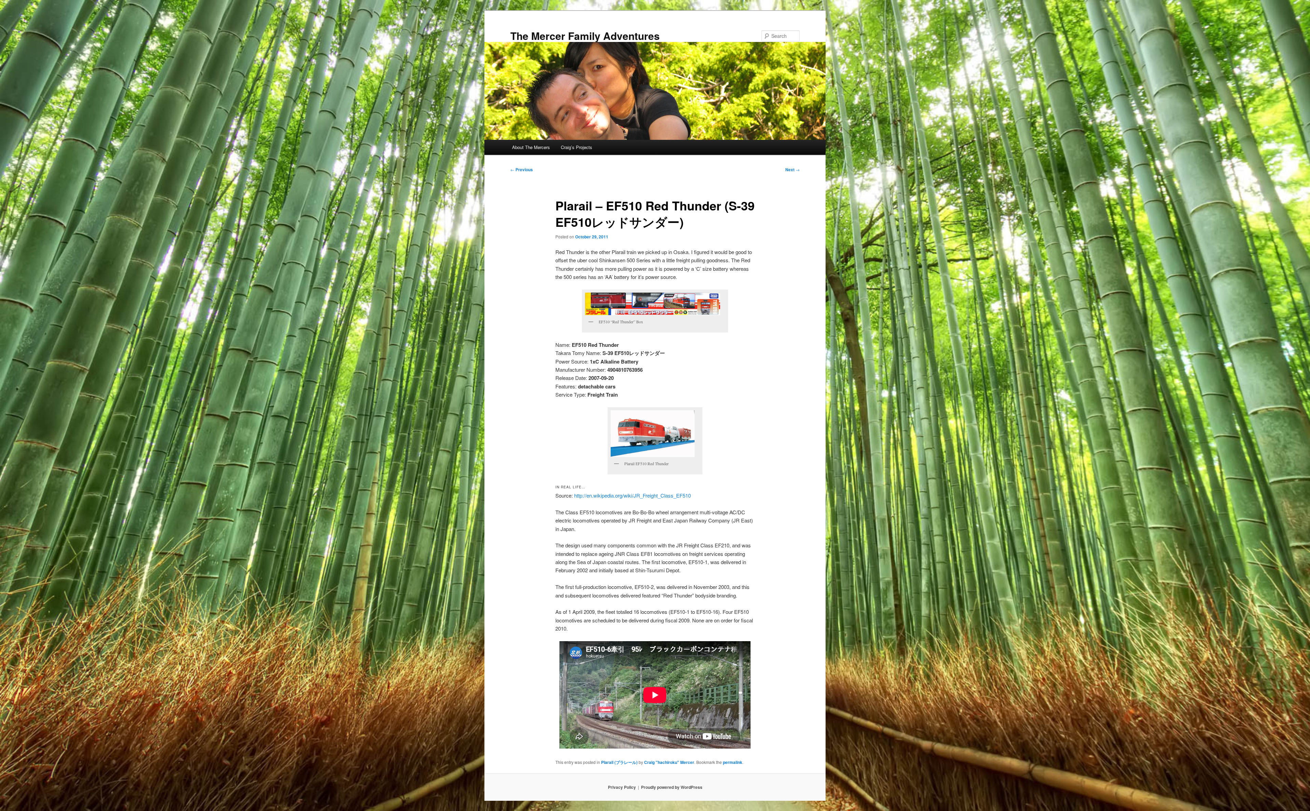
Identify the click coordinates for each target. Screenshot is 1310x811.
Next (792, 169)
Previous (521, 169)
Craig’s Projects (576, 147)
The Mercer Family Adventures (585, 35)
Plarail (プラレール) (619, 762)
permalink (732, 762)
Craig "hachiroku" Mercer (669, 762)
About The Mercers (531, 147)
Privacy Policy (622, 787)
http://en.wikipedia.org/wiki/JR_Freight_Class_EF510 (632, 495)
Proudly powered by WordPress (671, 787)
